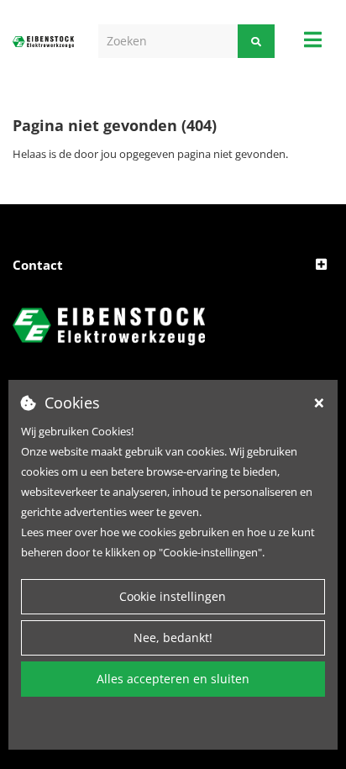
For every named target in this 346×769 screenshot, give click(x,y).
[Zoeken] (256, 41)
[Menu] (313, 39)
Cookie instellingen (172, 596)
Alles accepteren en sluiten (173, 679)
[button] (173, 266)
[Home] (43, 41)
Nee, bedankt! (173, 637)
